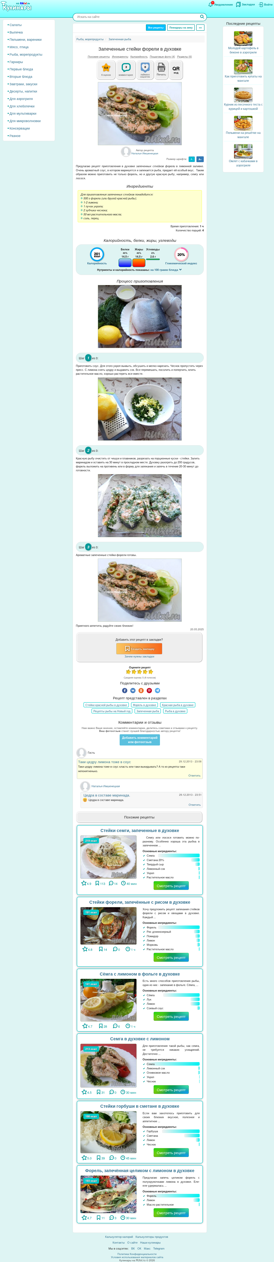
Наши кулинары (150, 1242)
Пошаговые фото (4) (162, 56)
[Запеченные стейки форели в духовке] (140, 113)
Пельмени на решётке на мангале (243, 134)
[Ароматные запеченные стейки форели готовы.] (140, 590)
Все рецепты (155, 27)
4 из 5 (145, 672)
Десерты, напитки (23, 91)
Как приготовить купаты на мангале (243, 78)
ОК (139, 1248)
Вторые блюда (21, 76)
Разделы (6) (184, 56)
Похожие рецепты (99, 56)
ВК (133, 1248)
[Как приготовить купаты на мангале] (243, 66)
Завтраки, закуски (23, 83)
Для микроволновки (25, 120)
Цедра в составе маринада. (106, 794)
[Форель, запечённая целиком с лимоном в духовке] (108, 1194)
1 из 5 (128, 672)
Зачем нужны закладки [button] (139, 656)
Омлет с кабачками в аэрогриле (243, 163)
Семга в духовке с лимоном (140, 1038)
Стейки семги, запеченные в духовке (139, 830)
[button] (161, 74)
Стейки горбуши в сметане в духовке (139, 1106)
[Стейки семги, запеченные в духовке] (108, 856)
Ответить (194, 775)
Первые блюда (21, 68)
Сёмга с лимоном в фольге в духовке (140, 974)
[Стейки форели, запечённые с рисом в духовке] (108, 925)
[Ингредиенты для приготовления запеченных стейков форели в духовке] (140, 316)
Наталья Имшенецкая (106, 786)
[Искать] (202, 17)
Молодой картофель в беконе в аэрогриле (243, 50)
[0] (147, 72)
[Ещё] (200, 27)
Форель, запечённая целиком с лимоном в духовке (139, 1170)
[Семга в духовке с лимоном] (108, 1065)
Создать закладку (143, 649)
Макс (147, 1248)
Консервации (20, 128)
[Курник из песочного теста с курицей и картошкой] (243, 94)
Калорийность (139, 56)
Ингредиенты (120, 56)
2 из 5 (134, 672)
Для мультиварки (23, 113)
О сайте (132, 1242)
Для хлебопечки (22, 105)
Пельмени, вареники (26, 39)
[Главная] (17, 6)
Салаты (16, 24)
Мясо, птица (19, 46)
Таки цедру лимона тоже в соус (104, 761)
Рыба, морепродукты (26, 54)
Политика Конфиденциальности (137, 1254)
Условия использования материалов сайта (137, 1257)
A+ (200, 159)
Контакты (119, 1242)
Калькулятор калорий (119, 1237)
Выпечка (16, 32)
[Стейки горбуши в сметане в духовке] (108, 1132)
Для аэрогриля (21, 98)
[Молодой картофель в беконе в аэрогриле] (243, 38)
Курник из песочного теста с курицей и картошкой (243, 106)
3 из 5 (140, 672)
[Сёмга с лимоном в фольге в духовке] (108, 1000)
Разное (15, 135)
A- (192, 159)
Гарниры (16, 61)
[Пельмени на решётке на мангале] (243, 123)
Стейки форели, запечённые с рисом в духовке (139, 902)
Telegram (159, 1248)
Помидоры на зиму (181, 27)
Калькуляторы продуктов (152, 1237)
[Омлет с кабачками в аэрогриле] (243, 151)
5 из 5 (151, 672)
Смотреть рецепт (171, 885)
